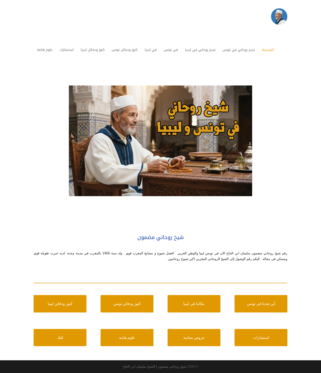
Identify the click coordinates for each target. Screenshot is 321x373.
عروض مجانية (194, 338)
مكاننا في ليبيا (194, 304)
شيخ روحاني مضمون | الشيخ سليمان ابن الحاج (154, 366)
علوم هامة (127, 338)
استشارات (261, 338)
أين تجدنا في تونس (261, 304)
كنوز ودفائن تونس (127, 304)
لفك (60, 338)
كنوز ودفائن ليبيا (60, 304)
